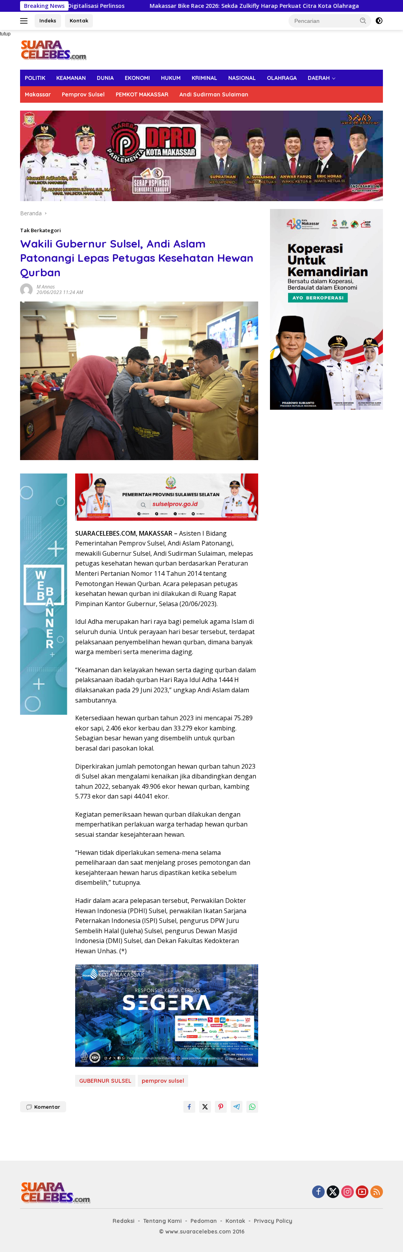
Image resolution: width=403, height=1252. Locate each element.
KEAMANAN (71, 77)
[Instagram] (347, 1192)
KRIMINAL (204, 77)
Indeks (47, 20)
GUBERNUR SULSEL (105, 1080)
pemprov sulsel (163, 1080)
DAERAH (319, 77)
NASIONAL (242, 77)
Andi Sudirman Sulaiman (213, 94)
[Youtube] (362, 1192)
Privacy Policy (273, 1220)
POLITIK (35, 77)
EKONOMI (137, 77)
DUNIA (105, 77)
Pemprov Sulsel (83, 94)
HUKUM (171, 77)
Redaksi (124, 1220)
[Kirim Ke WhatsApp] (252, 1107)
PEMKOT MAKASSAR (142, 94)
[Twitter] (333, 1192)
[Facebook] (318, 1192)
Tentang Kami (162, 1220)
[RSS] (376, 1192)
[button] (363, 20)
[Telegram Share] (236, 1107)
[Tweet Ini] (205, 1107)
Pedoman (203, 1220)
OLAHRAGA (282, 77)
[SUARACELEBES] (53, 49)
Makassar (38, 94)
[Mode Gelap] (379, 21)
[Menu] (25, 21)
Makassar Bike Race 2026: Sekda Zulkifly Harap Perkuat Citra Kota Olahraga (206, 5)
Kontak (79, 20)
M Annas (46, 286)
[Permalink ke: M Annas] (26, 289)
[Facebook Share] (189, 1107)
